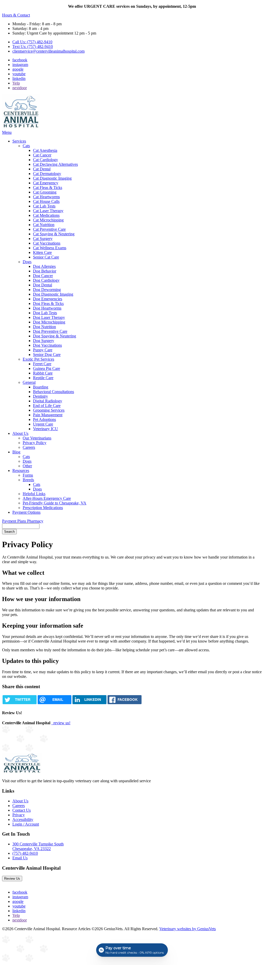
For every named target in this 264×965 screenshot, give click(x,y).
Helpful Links (34, 494)
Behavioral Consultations (53, 391)
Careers (29, 447)
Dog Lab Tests (45, 313)
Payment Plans (14, 521)
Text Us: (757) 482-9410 (32, 46)
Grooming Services (48, 410)
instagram (20, 64)
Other (27, 466)
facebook (19, 60)
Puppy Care (42, 350)
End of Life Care (47, 405)
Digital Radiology (47, 401)
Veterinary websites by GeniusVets (187, 929)
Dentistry (40, 396)
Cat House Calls (46, 201)
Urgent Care (43, 424)
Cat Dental (42, 169)
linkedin (19, 78)
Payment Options (26, 512)
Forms (28, 475)
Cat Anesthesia (45, 150)
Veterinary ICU (45, 429)
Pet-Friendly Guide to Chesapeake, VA (54, 503)
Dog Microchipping (49, 322)
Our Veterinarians (37, 438)
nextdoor (19, 88)
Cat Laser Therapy (48, 211)
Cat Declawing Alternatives (55, 164)
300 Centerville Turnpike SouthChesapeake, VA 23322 (38, 846)
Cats (26, 146)
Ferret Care (42, 364)
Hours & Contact (16, 15)
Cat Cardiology (45, 159)
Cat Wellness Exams (49, 248)
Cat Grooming (44, 192)
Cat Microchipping (48, 220)
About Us (20, 433)
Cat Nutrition (43, 224)
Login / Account (25, 824)
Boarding (40, 387)
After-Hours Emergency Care (47, 498)
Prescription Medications (43, 507)
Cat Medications (46, 215)
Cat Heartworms (46, 197)
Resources (20, 470)
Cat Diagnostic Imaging (52, 178)
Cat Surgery (43, 238)
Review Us (12, 878)
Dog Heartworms (47, 308)
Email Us (20, 858)
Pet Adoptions (44, 419)
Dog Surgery (43, 340)
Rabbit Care (43, 373)
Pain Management (47, 415)
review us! (61, 723)
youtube (19, 74)
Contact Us (21, 810)
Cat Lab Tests (44, 206)
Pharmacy (35, 521)
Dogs (27, 262)
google (17, 69)
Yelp (16, 83)
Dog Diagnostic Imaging (53, 294)
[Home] (21, 128)
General (29, 382)
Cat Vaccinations (46, 243)
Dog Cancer (43, 275)
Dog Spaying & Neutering (54, 336)
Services (19, 141)
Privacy (18, 815)
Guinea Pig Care (46, 368)
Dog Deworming (47, 289)
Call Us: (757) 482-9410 (32, 42)
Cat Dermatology (47, 173)
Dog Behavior (44, 271)
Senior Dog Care (47, 354)
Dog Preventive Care (50, 331)
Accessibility (22, 819)
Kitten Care (42, 252)
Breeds (28, 480)
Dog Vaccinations (47, 345)
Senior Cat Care (46, 257)
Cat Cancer (42, 155)
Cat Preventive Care (49, 229)
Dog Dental (42, 285)
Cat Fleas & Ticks (47, 187)
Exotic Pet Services (38, 359)
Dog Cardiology (46, 280)
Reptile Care (43, 378)
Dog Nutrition (44, 327)
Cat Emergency (45, 183)
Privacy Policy (34, 442)
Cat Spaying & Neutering (54, 234)
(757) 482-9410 (25, 853)
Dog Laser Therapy (49, 317)
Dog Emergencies (47, 299)
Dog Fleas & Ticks (48, 303)
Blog (16, 452)
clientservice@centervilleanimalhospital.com (48, 51)
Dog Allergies (44, 266)
